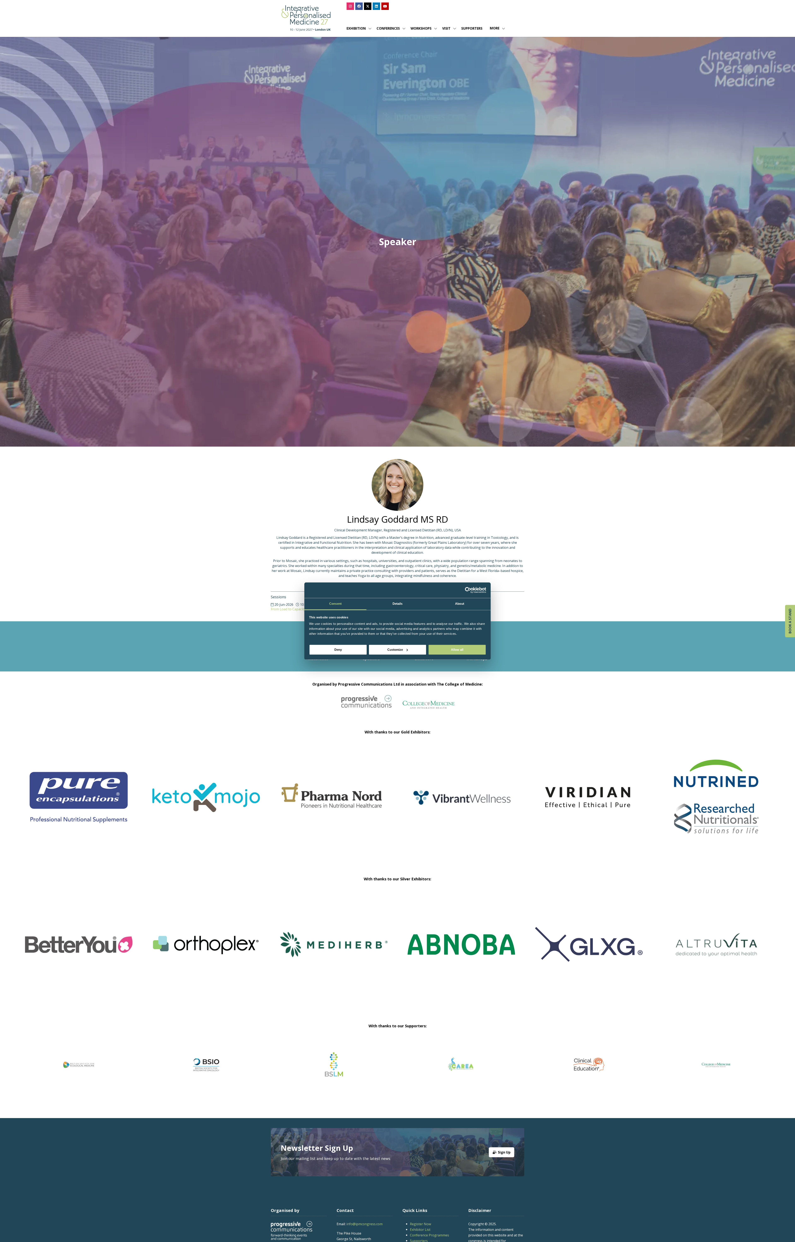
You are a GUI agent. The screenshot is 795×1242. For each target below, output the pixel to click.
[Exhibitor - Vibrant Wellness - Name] (716, 802)
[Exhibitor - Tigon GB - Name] (136, 949)
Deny (338, 649)
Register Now (420, 1224)
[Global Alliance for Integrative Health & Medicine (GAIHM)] (97, 1064)
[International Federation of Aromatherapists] (735, 1064)
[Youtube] (385, 6)
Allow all (457, 649)
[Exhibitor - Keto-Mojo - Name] (461, 802)
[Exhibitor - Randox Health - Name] (78, 802)
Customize (395, 649)
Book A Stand (790, 621)
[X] (367, 6)
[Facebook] (359, 6)
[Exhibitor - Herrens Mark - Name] (646, 949)
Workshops (421, 28)
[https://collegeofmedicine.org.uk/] (428, 707)
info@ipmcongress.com (364, 1224)
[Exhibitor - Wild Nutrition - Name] (264, 949)
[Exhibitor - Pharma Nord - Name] (589, 802)
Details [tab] (398, 603)
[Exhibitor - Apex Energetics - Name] (206, 802)
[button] (496, 28)
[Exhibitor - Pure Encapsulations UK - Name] (334, 802)
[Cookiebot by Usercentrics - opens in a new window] (468, 590)
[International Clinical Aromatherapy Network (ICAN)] (607, 1064)
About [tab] (459, 603)
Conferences (388, 28)
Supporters (471, 28)
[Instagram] (350, 6)
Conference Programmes (429, 1235)
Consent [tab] (335, 603)
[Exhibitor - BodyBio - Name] (519, 949)
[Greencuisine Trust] (225, 1064)
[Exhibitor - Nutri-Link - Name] (391, 949)
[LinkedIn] (376, 6)
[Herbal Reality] (480, 1064)
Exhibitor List (420, 1229)
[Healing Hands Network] (352, 1064)
